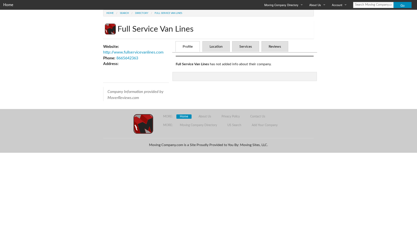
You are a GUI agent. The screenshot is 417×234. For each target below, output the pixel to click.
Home (8, 5)
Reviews (275, 46)
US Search (234, 125)
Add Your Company (265, 125)
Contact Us (257, 116)
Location (216, 46)
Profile (188, 46)
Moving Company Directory (281, 5)
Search (124, 13)
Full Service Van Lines (168, 13)
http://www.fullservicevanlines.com (133, 52)
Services (245, 46)
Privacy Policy (231, 116)
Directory (141, 13)
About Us (315, 5)
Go (402, 5)
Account (337, 5)
